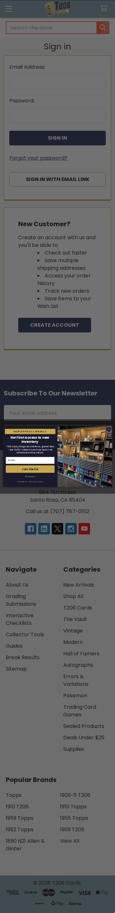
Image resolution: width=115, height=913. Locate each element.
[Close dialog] (108, 429)
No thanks (30, 476)
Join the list (30, 469)
